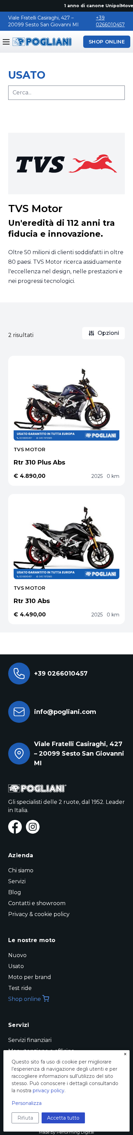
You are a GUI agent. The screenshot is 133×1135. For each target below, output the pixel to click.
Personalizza (27, 1103)
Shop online (24, 999)
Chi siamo (20, 870)
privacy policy (48, 1090)
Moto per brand (29, 977)
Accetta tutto (63, 1118)
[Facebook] (15, 827)
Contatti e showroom (36, 903)
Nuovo (17, 955)
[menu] (6, 42)
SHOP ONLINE (107, 42)
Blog (14, 892)
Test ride (20, 988)
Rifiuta (25, 1118)
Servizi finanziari (29, 1040)
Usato (16, 966)
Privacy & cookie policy (39, 914)
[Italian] (41, 41)
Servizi (17, 881)
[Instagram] (33, 827)
